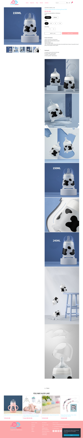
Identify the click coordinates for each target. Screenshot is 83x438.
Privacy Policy (44, 433)
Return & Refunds (45, 429)
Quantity (47, 26)
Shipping (47, 13)
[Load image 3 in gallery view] (23, 50)
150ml (48, 17)
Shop (37, 2)
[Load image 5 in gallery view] (36, 50)
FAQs (43, 426)
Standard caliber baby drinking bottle (50, 415)
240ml (55, 17)
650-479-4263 (56, 428)
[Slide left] (5, 50)
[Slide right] (40, 50)
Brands (41, 2)
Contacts (46, 2)
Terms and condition (46, 431)
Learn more (66, 432)
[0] (71, 2)
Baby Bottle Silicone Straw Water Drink (13, 415)
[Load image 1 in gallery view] (9, 50)
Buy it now (70, 33)
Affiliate (33, 431)
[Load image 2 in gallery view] (16, 50)
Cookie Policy (44, 434)
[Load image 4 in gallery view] (29, 50)
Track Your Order (45, 424)
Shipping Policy (45, 428)
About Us (32, 2)
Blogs (33, 428)
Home (27, 2)
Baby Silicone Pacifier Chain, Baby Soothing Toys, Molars (68, 415)
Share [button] (47, 388)
